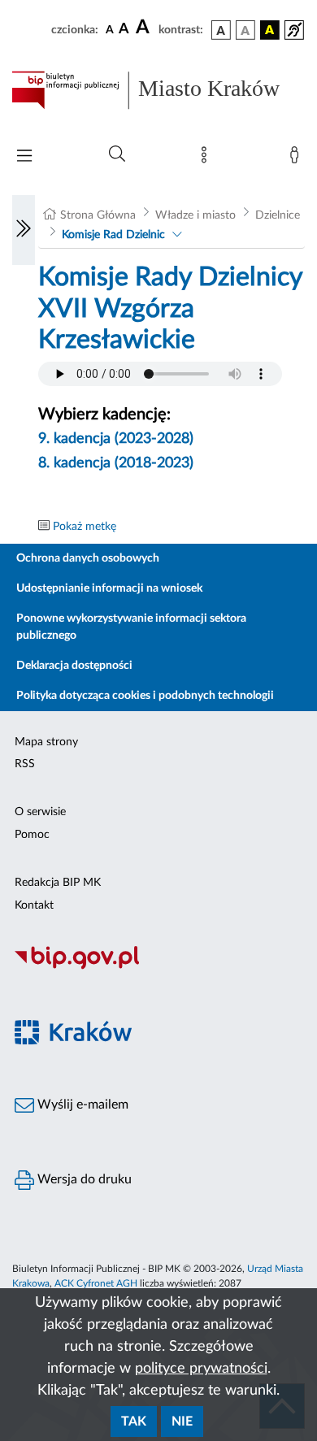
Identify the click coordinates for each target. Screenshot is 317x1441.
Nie (182, 1421)
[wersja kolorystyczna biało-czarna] (245, 30)
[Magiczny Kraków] (158, 1042)
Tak (133, 1421)
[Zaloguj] (297, 158)
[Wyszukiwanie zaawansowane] (117, 154)
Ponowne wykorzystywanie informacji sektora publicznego (131, 627)
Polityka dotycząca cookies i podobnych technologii (145, 695)
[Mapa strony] (207, 158)
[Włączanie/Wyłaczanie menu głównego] (24, 157)
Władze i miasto (195, 215)
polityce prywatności (201, 1368)
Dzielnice (277, 215)
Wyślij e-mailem (81, 1104)
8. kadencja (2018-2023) (115, 463)
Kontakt (34, 905)
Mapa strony (46, 742)
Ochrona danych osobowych (87, 558)
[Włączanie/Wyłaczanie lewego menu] (23, 230)
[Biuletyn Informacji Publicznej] (158, 967)
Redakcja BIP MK (58, 882)
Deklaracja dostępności (74, 665)
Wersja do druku (83, 1179)
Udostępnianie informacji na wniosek (109, 588)
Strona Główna (98, 215)
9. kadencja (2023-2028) (115, 439)
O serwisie (40, 812)
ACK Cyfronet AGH (95, 1283)
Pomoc (32, 834)
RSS (25, 764)
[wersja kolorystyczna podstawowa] (221, 30)
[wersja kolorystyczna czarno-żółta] (269, 30)
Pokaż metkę (84, 526)
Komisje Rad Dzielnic (113, 235)
